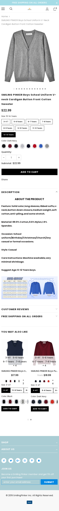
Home (4, 16)
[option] (29, 56)
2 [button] (16, 88)
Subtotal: (6, 163)
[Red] (48, 381)
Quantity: (6, 152)
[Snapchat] (38, 460)
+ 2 (23, 380)
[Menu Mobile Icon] (3, 9)
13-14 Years (8, 134)
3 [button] (19, 88)
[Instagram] (24, 460)
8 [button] (32, 88)
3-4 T (6, 121)
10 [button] (37, 88)
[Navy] (40, 381)
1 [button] (14, 88)
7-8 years (21, 361)
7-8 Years (46, 121)
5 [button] (24, 88)
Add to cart (10, 408)
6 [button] (27, 88)
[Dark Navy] (14, 381)
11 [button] (40, 88)
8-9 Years (8, 127)
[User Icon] (47, 9)
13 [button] (45, 88)
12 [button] (42, 88)
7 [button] (29, 88)
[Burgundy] (10, 381)
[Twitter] (10, 460)
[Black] (6, 381)
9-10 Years (22, 127)
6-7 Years (32, 121)
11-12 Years (37, 127)
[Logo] (29, 9)
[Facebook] (3, 460)
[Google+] (17, 460)
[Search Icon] (11, 9)
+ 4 (15, 365)
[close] (56, 2)
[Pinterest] (31, 460)
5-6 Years (18, 121)
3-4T (8, 357)
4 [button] (21, 88)
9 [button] (34, 88)
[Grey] (19, 381)
